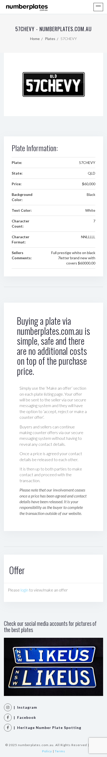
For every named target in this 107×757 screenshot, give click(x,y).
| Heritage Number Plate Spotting (46, 727)
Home (35, 38)
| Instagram (24, 707)
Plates (50, 38)
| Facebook (24, 717)
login (24, 589)
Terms (60, 751)
